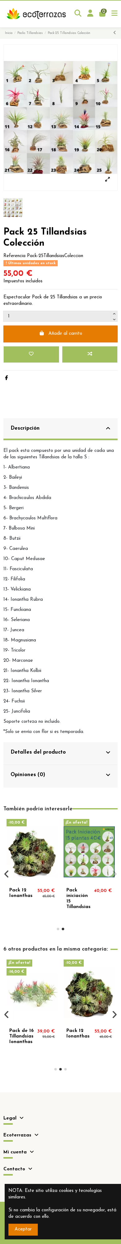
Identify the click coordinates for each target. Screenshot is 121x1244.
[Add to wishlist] (31, 354)
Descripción (25, 428)
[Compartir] (6, 378)
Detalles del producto (38, 752)
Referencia (14, 256)
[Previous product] (114, 33)
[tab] (60, 429)
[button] (58, 929)
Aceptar (23, 1229)
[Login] (90, 14)
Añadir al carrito (65, 333)
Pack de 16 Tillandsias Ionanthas (21, 1036)
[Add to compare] (90, 354)
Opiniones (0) (28, 774)
